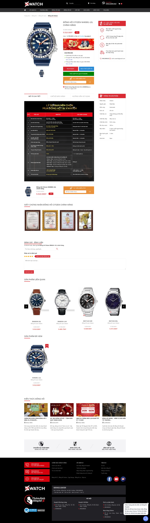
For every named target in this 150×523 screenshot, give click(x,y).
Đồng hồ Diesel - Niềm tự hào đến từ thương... (114, 419)
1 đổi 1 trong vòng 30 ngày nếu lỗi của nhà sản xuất (114, 37)
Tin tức (103, 465)
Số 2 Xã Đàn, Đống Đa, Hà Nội (112, 505)
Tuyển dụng (104, 473)
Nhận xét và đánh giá (30, 253)
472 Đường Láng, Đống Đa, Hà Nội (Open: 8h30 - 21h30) (64, 505)
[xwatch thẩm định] (34, 499)
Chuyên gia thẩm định (41, 447)
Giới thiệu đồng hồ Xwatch (83, 465)
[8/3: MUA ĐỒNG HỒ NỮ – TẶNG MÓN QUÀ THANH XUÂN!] (62, 410)
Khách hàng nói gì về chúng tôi (84, 473)
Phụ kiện (106, 10)
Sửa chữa (87, 10)
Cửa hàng (92, 3)
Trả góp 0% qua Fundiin (79, 74)
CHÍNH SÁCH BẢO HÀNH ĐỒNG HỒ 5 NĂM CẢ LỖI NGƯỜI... (35, 419)
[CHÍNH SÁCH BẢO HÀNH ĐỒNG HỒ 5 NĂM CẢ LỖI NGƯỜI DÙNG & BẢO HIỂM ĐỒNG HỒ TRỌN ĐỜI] (36, 410)
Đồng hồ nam (56, 10)
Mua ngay (70, 68)
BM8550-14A (36, 322)
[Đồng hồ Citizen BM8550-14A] (36, 302)
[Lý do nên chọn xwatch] (59, 141)
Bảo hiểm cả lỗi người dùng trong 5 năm (113, 29)
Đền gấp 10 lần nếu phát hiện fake (114, 44)
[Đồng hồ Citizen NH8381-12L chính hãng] (36, 359)
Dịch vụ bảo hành (108, 502)
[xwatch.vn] (34, 488)
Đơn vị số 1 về (75, 447)
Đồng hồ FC (55, 477)
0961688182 (111, 4)
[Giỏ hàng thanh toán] (119, 4)
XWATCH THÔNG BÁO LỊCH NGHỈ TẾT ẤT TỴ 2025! (87, 419)
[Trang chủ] (25, 10)
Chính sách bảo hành (57, 468)
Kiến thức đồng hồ (105, 468)
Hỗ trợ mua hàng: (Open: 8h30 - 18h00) (114, 513)
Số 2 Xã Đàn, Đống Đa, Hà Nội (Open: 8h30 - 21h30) (89, 505)
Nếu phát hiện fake (109, 449)
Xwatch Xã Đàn (83, 502)
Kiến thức (96, 10)
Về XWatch (32, 10)
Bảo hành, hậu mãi (75, 449)
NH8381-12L (36, 379)
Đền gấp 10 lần (108, 447)
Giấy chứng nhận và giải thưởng (84, 470)
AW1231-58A (113, 322)
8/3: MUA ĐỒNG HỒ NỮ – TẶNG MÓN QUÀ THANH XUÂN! (61, 419)
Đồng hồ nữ (67, 10)
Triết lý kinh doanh (81, 468)
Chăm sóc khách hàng (59, 463)
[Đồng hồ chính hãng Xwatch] (33, 4)
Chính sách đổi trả (56, 465)
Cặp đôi (77, 10)
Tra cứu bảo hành (56, 470)
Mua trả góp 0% (87, 68)
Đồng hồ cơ (78, 477)
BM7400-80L (88, 322)
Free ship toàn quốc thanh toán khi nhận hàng (114, 51)
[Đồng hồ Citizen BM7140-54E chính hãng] (62, 302)
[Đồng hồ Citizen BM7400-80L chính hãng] (87, 302)
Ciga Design (71, 477)
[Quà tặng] (78, 45)
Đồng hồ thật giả (41, 449)
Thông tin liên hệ (105, 470)
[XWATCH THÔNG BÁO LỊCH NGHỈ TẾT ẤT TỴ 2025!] (88, 410)
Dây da (84, 477)
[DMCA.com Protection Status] (41, 511)
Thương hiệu (44, 10)
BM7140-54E (62, 322)
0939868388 (58, 508)
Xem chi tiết (69, 59)
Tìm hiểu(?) (87, 36)
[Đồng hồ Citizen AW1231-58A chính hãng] (113, 302)
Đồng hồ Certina (63, 477)
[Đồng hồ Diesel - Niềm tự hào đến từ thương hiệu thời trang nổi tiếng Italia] (114, 410)
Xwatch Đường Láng (60, 502)
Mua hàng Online (108, 510)
